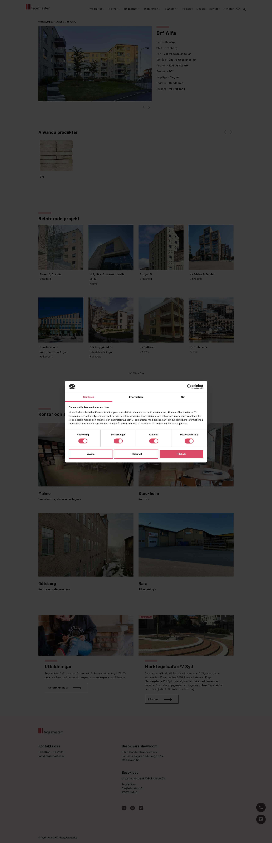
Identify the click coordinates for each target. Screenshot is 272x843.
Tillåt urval (136, 454)
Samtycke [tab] (88, 397)
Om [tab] (183, 397)
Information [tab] (136, 397)
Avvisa (90, 454)
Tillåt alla (181, 454)
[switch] (118, 440)
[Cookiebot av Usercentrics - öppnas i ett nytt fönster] (189, 386)
